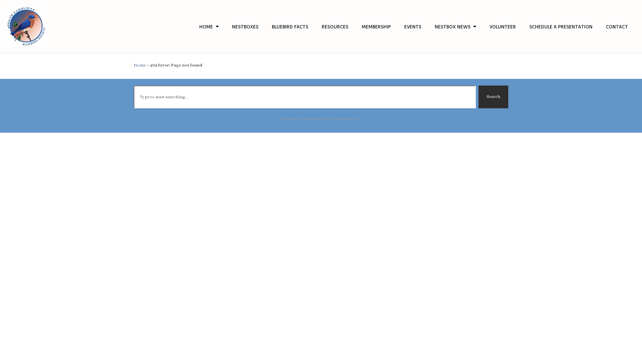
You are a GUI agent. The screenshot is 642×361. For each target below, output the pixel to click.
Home (140, 65)
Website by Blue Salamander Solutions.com (321, 118)
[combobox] (305, 97)
